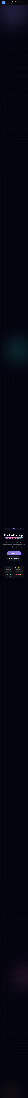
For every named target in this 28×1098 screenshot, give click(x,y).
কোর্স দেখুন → (14, 553)
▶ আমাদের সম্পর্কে (14, 559)
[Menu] (24, 2)
